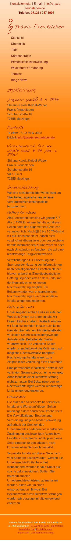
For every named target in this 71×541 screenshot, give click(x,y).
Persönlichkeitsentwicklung (29, 61)
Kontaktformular (20, 3)
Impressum (23, 532)
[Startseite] (35, 26)
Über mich (18, 43)
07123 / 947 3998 (42, 12)
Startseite (17, 37)
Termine (16, 74)
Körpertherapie (21, 55)
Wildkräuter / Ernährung (27, 68)
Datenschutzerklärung (42, 532)
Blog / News (19, 80)
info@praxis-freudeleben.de (36, 137)
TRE (14, 49)
